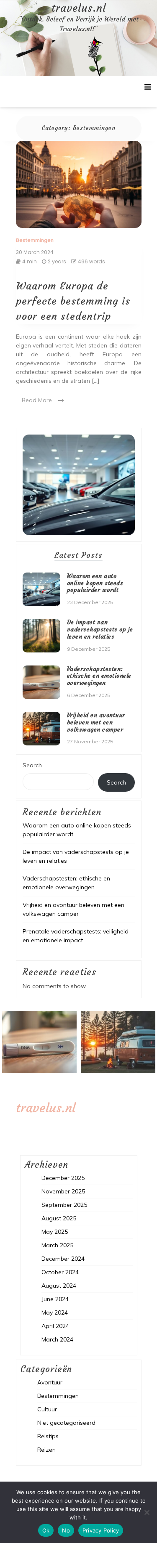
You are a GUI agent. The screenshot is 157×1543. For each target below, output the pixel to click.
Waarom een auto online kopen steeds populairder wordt (95, 583)
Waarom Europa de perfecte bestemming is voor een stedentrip (73, 301)
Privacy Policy (100, 1530)
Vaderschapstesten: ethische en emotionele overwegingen (99, 676)
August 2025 (58, 1218)
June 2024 (55, 1299)
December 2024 (63, 1258)
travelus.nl (78, 8)
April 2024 (55, 1326)
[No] (146, 1512)
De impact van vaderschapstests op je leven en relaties (100, 629)
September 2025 (64, 1205)
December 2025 (63, 1178)
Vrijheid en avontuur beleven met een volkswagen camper (96, 722)
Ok (46, 1530)
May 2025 (54, 1231)
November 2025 (63, 1191)
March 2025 (57, 1245)
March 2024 (57, 1339)
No (66, 1530)
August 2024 (58, 1285)
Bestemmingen (35, 240)
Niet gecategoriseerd (66, 1422)
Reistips (48, 1436)
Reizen (46, 1449)
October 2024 (60, 1272)
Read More (37, 400)
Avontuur (49, 1382)
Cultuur (47, 1409)
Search (32, 765)
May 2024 (54, 1312)
